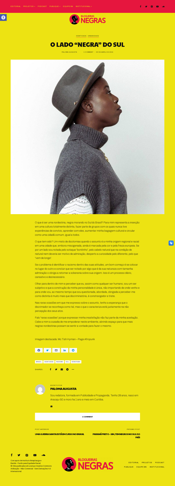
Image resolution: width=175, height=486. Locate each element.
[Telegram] (67, 369)
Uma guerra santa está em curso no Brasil (59, 434)
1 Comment (88, 52)
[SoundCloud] (163, 6)
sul (67, 361)
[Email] (62, 369)
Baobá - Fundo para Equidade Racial (25, 463)
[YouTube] (157, 6)
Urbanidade (93, 36)
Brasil (39, 361)
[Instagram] (152, 6)
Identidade (81, 36)
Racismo (59, 361)
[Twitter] (146, 6)
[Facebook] (140, 6)
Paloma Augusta (69, 52)
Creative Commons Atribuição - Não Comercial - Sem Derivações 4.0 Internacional (31, 468)
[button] (3, 17)
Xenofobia (76, 361)
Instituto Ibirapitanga (31, 461)
